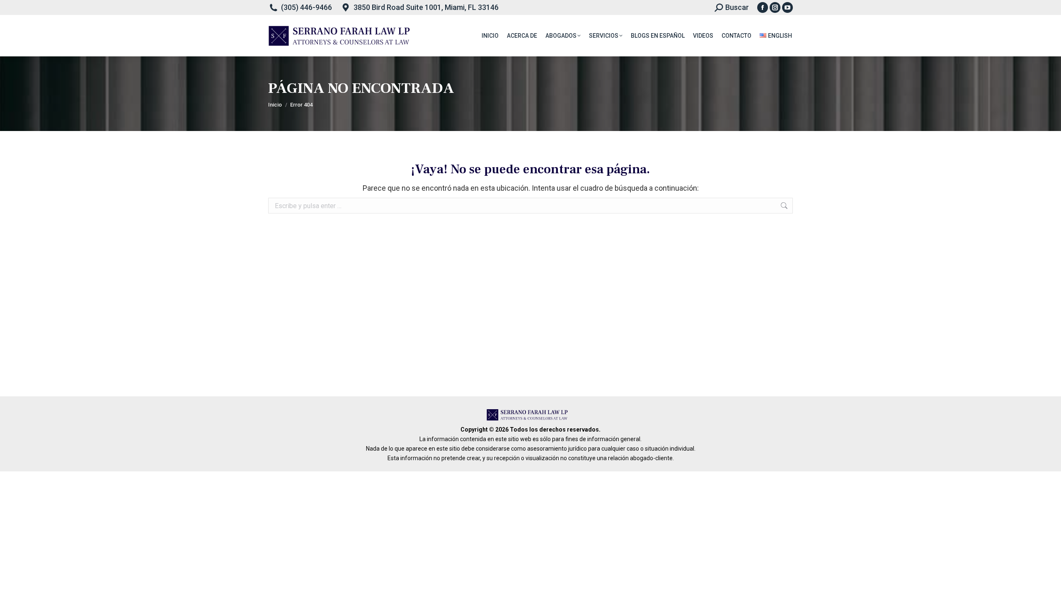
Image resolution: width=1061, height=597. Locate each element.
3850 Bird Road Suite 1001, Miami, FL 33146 (426, 7)
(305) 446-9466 (306, 7)
